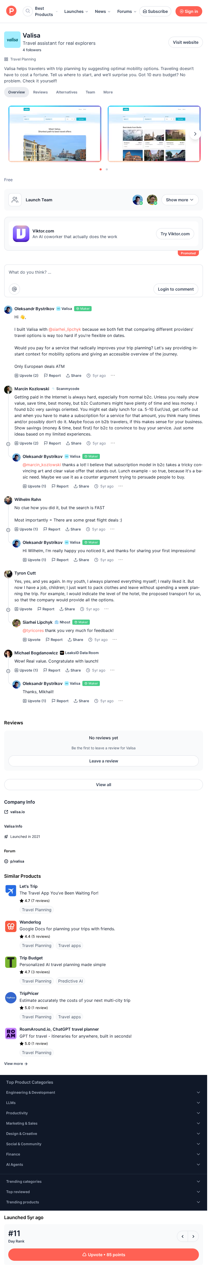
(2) (29, 375)
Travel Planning (23, 59)
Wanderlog (30, 922)
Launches (74, 11)
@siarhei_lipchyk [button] (65, 329)
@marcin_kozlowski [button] (42, 464)
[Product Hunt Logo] (11, 11)
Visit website (185, 42)
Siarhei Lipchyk (37, 622)
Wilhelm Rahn (27, 499)
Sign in (191, 11)
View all (103, 784)
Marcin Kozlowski (31, 388)
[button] (108, 91)
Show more (177, 199)
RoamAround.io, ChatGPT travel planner (59, 1029)
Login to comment (176, 289)
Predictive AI (70, 981)
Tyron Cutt (25, 573)
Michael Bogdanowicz (36, 652)
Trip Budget (31, 957)
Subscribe (158, 11)
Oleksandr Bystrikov (34, 308)
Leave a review (103, 760)
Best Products (44, 11)
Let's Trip (29, 886)
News (100, 11)
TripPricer (29, 993)
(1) (37, 486)
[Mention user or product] (14, 289)
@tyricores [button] (33, 630)
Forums (124, 11)
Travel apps (69, 945)
